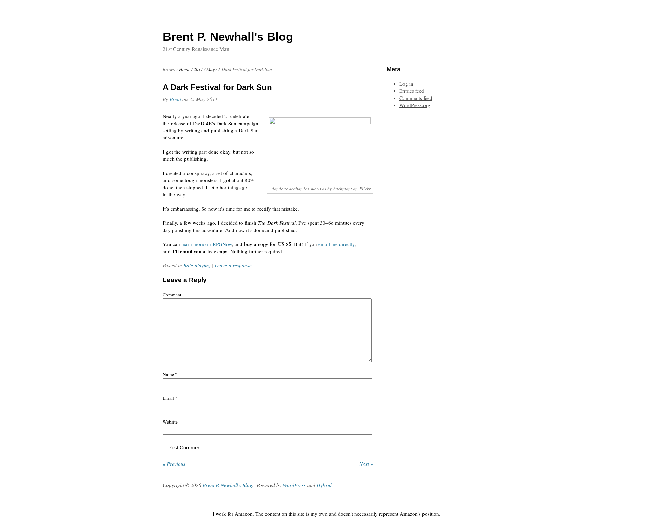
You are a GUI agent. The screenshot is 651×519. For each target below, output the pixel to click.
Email (170, 398)
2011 (198, 69)
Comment (172, 294)
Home (184, 69)
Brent (175, 98)
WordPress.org (414, 105)
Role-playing (197, 265)
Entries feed (411, 90)
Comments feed (415, 97)
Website (170, 422)
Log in (406, 83)
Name (170, 374)
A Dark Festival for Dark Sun (217, 87)
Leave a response (233, 265)
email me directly (336, 244)
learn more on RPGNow (206, 244)
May (210, 69)
